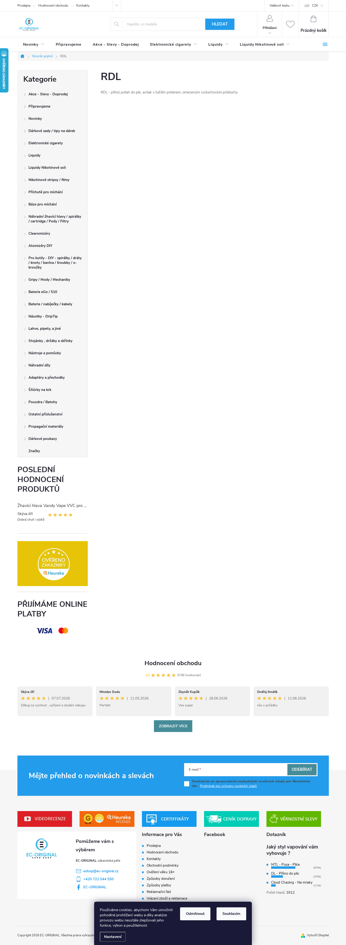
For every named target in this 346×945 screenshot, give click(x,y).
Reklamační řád (159, 891)
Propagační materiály (45, 426)
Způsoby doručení (161, 878)
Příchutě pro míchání (45, 192)
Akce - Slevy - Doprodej (48, 94)
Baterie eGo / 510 (42, 292)
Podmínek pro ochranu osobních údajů (228, 786)
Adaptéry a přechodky (46, 377)
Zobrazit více (173, 726)
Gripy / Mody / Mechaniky (49, 279)
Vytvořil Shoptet (318, 935)
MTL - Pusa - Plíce (285, 864)
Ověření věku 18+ (161, 872)
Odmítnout (195, 913)
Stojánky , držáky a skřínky (50, 340)
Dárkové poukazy (42, 438)
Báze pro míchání (42, 204)
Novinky (35, 118)
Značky (34, 451)
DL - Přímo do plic (285, 873)
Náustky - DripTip (43, 316)
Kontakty (82, 5)
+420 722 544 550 (98, 879)
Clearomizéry (39, 233)
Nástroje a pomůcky (44, 353)
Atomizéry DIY (40, 245)
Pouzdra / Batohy (42, 402)
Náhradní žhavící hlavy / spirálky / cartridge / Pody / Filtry (54, 219)
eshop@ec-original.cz (101, 871)
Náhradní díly (39, 365)
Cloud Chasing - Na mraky (292, 882)
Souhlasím (231, 913)
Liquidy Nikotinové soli (47, 167)
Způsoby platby (159, 885)
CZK (315, 6)
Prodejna (23, 5)
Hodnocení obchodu (53, 5)
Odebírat (302, 769)
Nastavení (112, 936)
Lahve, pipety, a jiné (44, 328)
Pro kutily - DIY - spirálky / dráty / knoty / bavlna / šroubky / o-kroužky (55, 263)
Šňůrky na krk (39, 389)
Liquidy (34, 155)
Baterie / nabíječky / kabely (50, 304)
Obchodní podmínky (163, 865)
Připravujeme (39, 106)
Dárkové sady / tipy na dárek (51, 131)
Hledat (220, 24)
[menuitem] (33, 44)
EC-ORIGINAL (94, 887)
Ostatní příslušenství (45, 414)
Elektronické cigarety (45, 143)
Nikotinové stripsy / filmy (48, 179)
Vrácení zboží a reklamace (167, 898)
